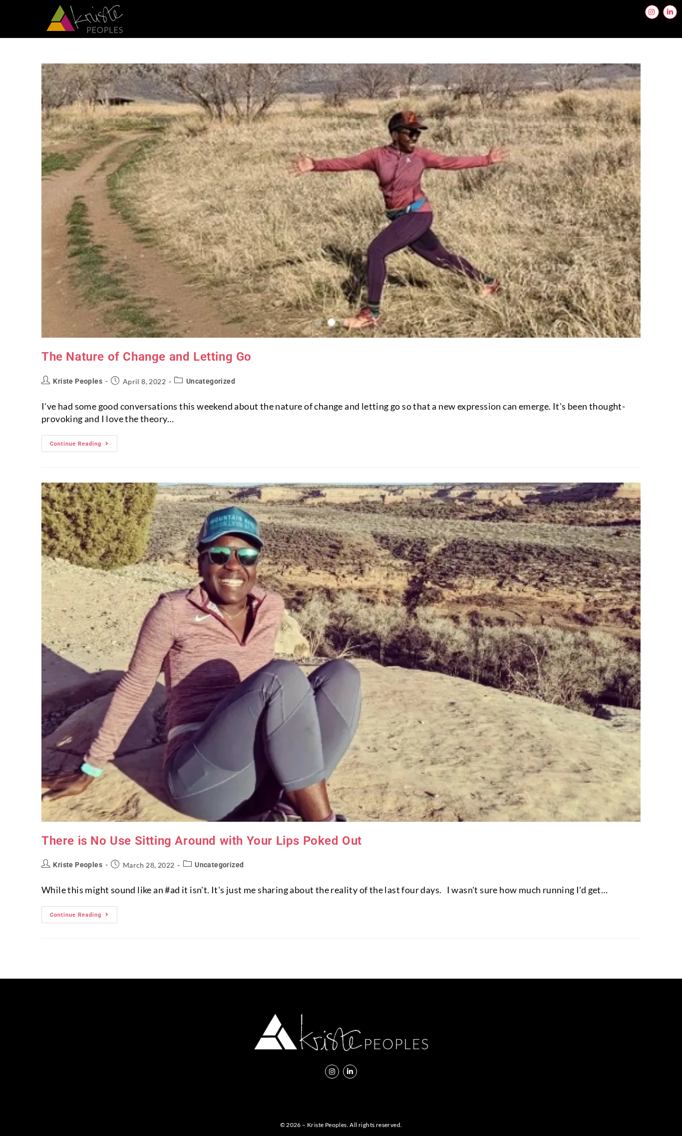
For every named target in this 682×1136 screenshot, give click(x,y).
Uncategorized (210, 381)
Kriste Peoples (77, 381)
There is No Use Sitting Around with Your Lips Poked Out (201, 841)
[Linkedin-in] (670, 12)
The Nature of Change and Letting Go (146, 357)
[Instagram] (652, 12)
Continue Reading (83, 441)
